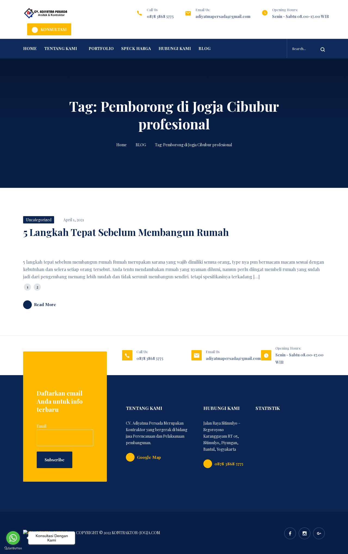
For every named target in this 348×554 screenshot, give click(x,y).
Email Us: (202, 9)
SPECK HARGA (136, 48)
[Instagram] (304, 533)
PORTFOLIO (101, 48)
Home (121, 144)
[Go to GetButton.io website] (13, 548)
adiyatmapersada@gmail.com (222, 16)
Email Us (213, 351)
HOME (30, 48)
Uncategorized (38, 219)
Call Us (152, 9)
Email (41, 426)
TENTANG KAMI (60, 48)
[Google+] (319, 533)
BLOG (204, 48)
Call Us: (142, 351)
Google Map (149, 457)
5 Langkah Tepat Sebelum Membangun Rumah (126, 232)
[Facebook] (290, 533)
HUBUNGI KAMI (175, 48)
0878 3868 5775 (160, 16)
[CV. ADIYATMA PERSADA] (45, 13)
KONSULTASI (54, 29)
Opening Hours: (285, 9)
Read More (45, 304)
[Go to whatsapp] (13, 538)
